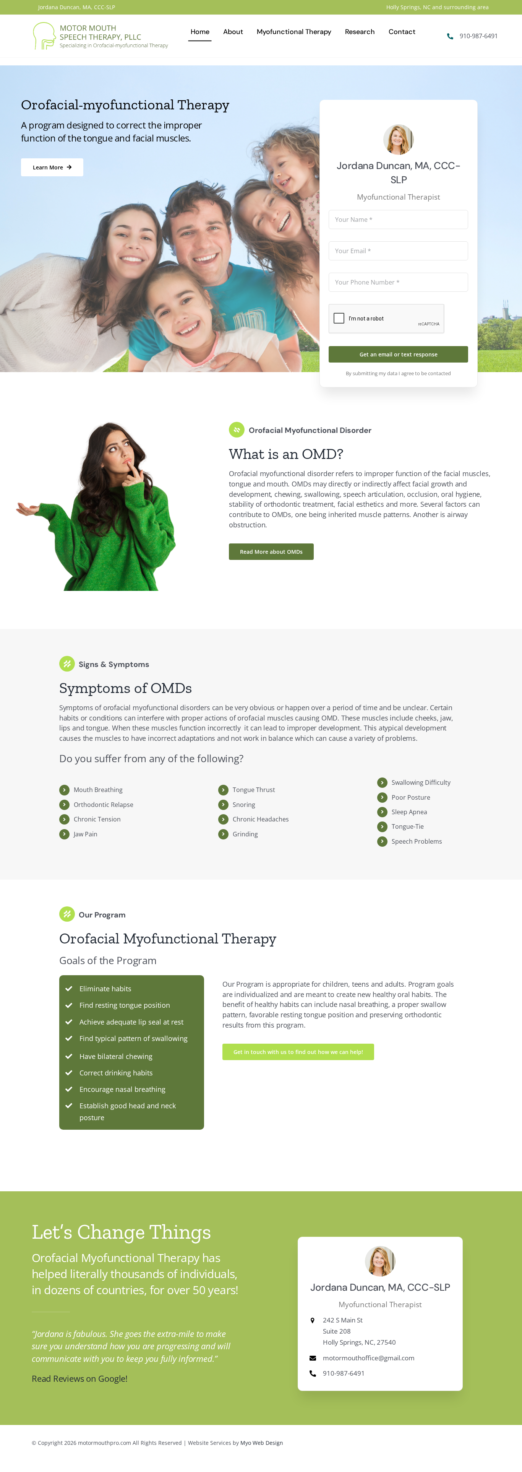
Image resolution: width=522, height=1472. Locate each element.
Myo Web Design (261, 1442)
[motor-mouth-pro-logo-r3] (101, 25)
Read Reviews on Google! (80, 1378)
